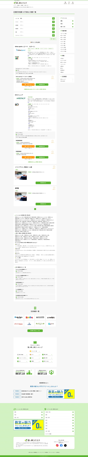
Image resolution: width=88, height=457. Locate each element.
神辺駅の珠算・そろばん (19, 225)
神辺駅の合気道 (34, 221)
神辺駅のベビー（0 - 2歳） (19, 235)
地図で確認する (53, 38)
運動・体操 (37, 48)
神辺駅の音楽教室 (45, 227)
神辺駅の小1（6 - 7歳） (19, 236)
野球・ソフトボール (31, 48)
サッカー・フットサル (44, 48)
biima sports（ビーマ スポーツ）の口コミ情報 (26, 73)
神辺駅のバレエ (31, 228)
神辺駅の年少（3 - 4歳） (28, 235)
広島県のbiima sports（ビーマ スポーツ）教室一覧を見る (35, 89)
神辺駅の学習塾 (51, 222)
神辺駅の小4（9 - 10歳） (44, 236)
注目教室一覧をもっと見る (35, 330)
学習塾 (17, 169)
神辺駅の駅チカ (40, 239)
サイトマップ (42, 452)
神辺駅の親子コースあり (19, 239)
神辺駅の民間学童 (18, 227)
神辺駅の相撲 (40, 221)
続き (28, 55)
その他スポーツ (51, 48)
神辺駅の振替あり (34, 239)
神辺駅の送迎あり (18, 240)
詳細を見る (42, 84)
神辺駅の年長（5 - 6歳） (45, 235)
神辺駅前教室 (18, 151)
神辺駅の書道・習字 (47, 224)
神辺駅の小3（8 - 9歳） (35, 236)
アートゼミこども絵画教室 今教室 (21, 275)
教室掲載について (36, 452)
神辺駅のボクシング (46, 221)
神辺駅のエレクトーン (37, 227)
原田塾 (17, 188)
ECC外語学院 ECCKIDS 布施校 (20, 295)
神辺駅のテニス (50, 217)
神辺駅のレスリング (18, 222)
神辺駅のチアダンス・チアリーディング (47, 228)
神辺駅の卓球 (27, 218)
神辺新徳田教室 (19, 140)
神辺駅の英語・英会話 (45, 222)
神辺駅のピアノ (31, 227)
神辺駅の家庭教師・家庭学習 (49, 225)
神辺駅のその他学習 (24, 227)
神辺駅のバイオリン (25, 228)
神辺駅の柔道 (24, 221)
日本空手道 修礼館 (18, 282)
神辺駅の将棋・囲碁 (40, 225)
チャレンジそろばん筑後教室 (20, 269)
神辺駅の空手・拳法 (18, 221)
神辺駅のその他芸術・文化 (24, 231)
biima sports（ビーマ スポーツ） (25, 46)
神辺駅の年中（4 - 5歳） (37, 235)
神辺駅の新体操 (33, 217)
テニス (29, 50)
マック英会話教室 (18, 289)
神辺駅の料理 (17, 231)
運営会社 (57, 452)
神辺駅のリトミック (18, 228)
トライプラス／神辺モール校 (23, 167)
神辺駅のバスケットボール (46, 218)
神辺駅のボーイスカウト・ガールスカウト (36, 224)
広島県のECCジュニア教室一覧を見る (35, 161)
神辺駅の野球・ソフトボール (19, 218)
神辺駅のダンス (37, 228)
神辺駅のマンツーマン (27, 239)
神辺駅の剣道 (29, 221)
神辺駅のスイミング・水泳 (19, 217)
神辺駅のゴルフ (32, 218)
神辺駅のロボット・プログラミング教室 (30, 225)
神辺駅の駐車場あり (47, 239)
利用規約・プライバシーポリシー (50, 452)
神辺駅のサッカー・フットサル (42, 217)
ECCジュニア (19, 95)
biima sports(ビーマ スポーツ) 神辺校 (24, 76)
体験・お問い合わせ (28, 84)
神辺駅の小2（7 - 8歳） (27, 236)
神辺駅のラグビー (38, 218)
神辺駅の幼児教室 (18, 224)
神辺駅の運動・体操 (27, 217)
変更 (53, 18)
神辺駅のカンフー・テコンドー (27, 222)
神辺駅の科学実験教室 (25, 224)
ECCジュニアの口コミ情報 (23, 137)
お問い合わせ (31, 452)
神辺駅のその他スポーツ (37, 222)
